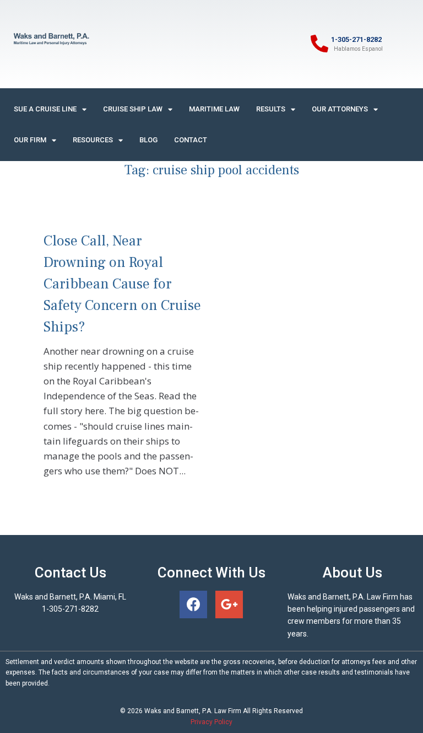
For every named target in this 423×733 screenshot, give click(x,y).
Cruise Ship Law (132, 109)
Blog (148, 140)
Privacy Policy (211, 722)
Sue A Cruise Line (45, 109)
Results (270, 109)
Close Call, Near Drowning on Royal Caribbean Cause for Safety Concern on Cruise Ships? (122, 284)
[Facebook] (193, 604)
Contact (190, 140)
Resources (93, 140)
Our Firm (30, 140)
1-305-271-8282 (356, 39)
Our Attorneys (340, 109)
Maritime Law (214, 109)
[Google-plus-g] (229, 604)
